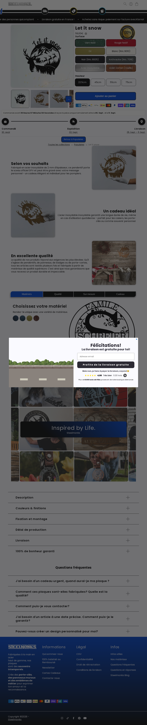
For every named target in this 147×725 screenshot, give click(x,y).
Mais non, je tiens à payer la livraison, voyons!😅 (105, 371)
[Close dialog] (136, 339)
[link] (105, 375)
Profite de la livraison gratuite (106, 364)
